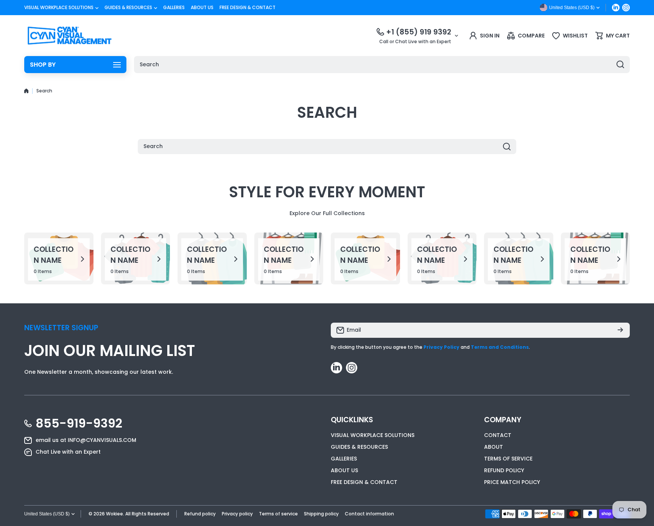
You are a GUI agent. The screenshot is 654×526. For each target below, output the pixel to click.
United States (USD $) (47, 514)
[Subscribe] (620, 330)
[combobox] (382, 64)
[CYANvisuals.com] (69, 35)
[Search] (620, 64)
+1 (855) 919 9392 (418, 32)
